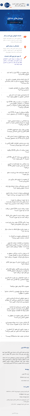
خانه (20, 22)
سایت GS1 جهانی (25, 374)
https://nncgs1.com (24, 397)
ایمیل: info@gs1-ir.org (24, 394)
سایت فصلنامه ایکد (25, 380)
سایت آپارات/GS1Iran (24, 377)
